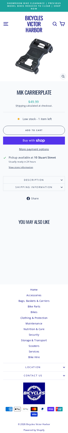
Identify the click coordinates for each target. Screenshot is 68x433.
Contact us (33, 375)
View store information (21, 167)
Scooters (34, 346)
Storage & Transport (34, 340)
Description (34, 179)
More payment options (34, 149)
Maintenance (34, 323)
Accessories (33, 295)
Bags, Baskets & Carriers (34, 301)
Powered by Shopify (34, 430)
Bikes (34, 312)
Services (34, 351)
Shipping (21, 105)
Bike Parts (34, 306)
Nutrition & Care (34, 329)
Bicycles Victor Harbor (34, 24)
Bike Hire (34, 357)
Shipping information (34, 187)
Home (34, 289)
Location (33, 367)
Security (34, 334)
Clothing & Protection (34, 318)
